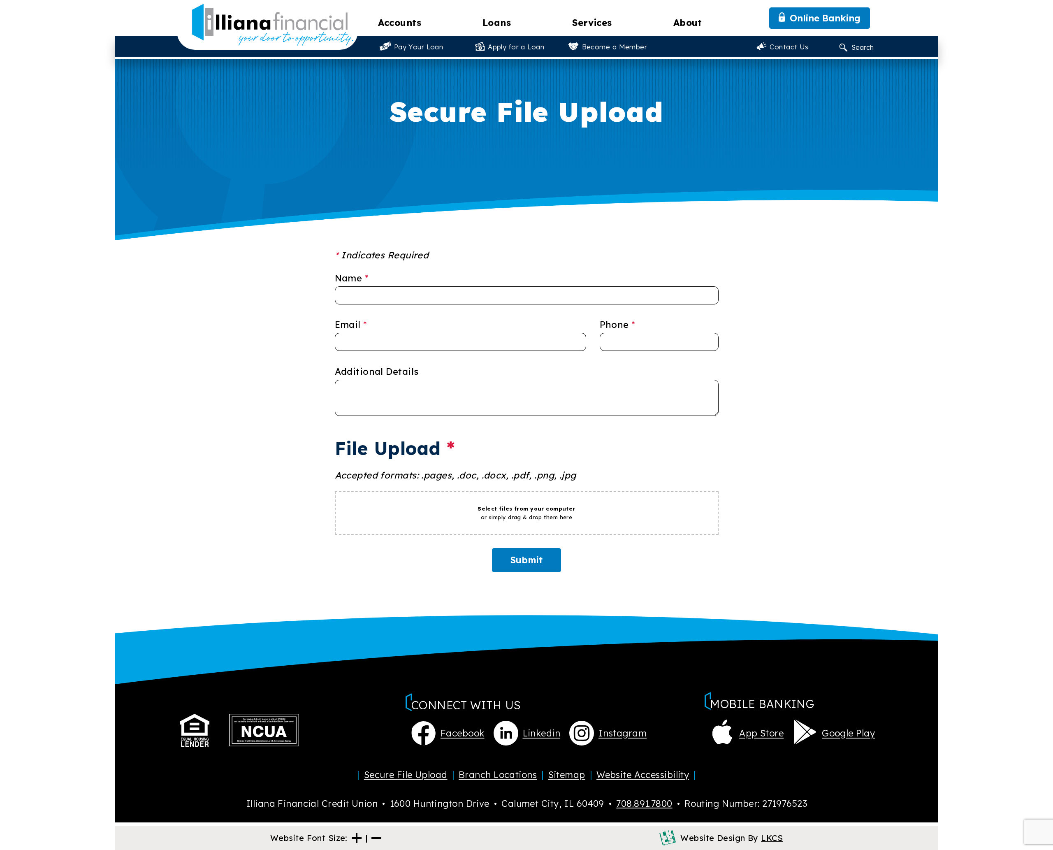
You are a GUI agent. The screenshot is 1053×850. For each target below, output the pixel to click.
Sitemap (566, 774)
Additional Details (377, 371)
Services (592, 22)
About (687, 22)
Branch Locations (498, 774)
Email (351, 324)
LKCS (772, 838)
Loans (496, 22)
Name (352, 278)
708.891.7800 (644, 803)
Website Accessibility (642, 774)
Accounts (400, 22)
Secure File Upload (406, 774)
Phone (617, 324)
